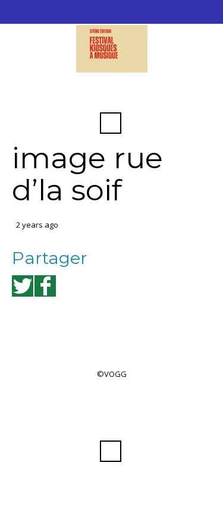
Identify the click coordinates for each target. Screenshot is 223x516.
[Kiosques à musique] (111, 49)
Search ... (110, 123)
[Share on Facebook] (45, 286)
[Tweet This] (22, 286)
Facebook (110, 94)
